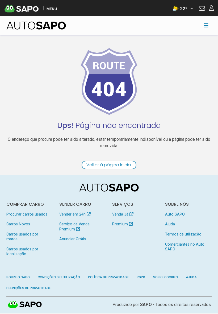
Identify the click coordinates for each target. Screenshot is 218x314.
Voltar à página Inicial (109, 165)
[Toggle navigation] (206, 25)
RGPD (141, 277)
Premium (120, 224)
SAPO (25, 305)
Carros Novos (18, 224)
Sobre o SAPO (18, 277)
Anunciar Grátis (72, 239)
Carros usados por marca (22, 236)
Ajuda (170, 224)
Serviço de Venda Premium (74, 226)
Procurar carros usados (26, 214)
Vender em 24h (73, 214)
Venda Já (120, 214)
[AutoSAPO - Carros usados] (36, 25)
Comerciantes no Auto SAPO (184, 246)
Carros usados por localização (22, 251)
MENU (52, 9)
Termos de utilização (183, 234)
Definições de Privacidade (28, 288)
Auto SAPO (175, 214)
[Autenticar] (202, 9)
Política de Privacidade (108, 277)
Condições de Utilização (59, 277)
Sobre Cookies (165, 277)
